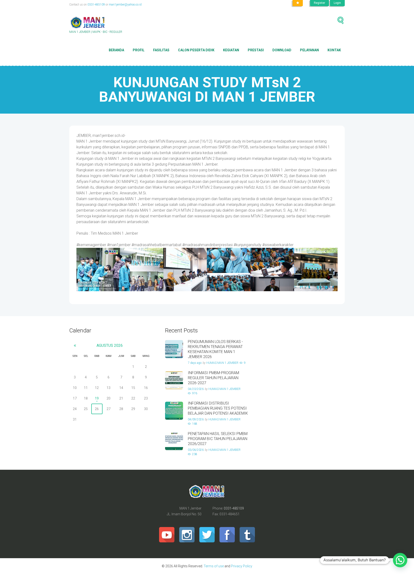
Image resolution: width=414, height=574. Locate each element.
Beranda (116, 50)
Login (337, 3)
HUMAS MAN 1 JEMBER (222, 363)
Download (281, 50)
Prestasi (256, 50)
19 (97, 398)
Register (319, 3)
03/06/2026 (196, 450)
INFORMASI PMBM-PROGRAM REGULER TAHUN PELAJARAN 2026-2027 (213, 378)
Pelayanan (309, 50)
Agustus (110, 345)
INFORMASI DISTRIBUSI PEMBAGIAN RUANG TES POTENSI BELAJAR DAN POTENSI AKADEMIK (218, 408)
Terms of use (214, 566)
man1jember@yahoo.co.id (125, 4)
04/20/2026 (196, 389)
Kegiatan (231, 50)
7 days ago (194, 363)
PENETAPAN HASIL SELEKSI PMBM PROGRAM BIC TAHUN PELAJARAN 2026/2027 (217, 438)
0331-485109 (96, 4)
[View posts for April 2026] (75, 345)
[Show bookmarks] (298, 3)
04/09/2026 (196, 419)
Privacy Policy (241, 566)
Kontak (334, 50)
